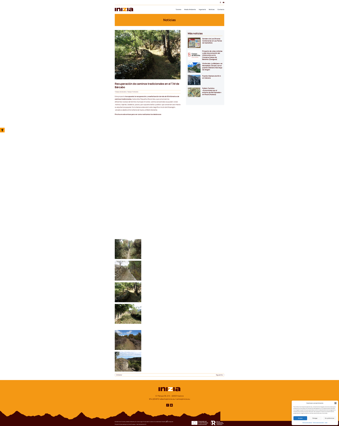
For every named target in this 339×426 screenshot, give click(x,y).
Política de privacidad (318, 422)
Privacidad (146, 421)
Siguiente (219, 375)
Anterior (119, 375)
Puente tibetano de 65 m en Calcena (211, 77)
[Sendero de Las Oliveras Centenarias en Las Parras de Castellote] (194, 43)
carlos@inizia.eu (183, 399)
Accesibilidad (157, 421)
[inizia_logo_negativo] (169, 388)
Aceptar (300, 418)
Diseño (163, 421)
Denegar (314, 418)
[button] (2, 130)
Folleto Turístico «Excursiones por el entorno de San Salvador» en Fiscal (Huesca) (212, 91)
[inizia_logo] (124, 9)
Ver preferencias (329, 418)
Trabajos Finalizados (132, 92)
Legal (326, 422)
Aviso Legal (140, 421)
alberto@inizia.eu (167, 399)
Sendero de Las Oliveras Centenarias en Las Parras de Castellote (212, 41)
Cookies (151, 421)
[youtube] (223, 2)
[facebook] (220, 2)
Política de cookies (307, 422)
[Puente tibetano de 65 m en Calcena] (194, 80)
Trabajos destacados (120, 92)
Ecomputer (170, 421)
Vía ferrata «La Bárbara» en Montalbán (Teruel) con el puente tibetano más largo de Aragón (212, 66)
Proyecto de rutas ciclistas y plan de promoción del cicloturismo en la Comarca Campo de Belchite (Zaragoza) (212, 55)
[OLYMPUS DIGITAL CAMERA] (148, 31)
